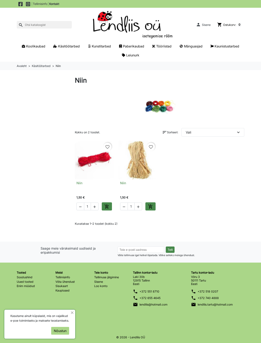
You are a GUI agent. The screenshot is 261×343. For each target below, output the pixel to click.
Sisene (98, 281)
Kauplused (62, 290)
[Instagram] (28, 4)
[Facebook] (20, 4)
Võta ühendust (65, 281)
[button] (203, 24)
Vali (213, 132)
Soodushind (24, 277)
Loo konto (100, 286)
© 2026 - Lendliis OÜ (130, 337)
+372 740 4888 (208, 298)
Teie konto (101, 272)
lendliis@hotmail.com (153, 304)
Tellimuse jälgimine (106, 277)
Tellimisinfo (40, 3)
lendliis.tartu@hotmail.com (215, 304)
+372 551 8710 (149, 291)
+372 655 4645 (149, 298)
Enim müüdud (26, 286)
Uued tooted (25, 281)
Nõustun (60, 331)
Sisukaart (61, 286)
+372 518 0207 (208, 291)
